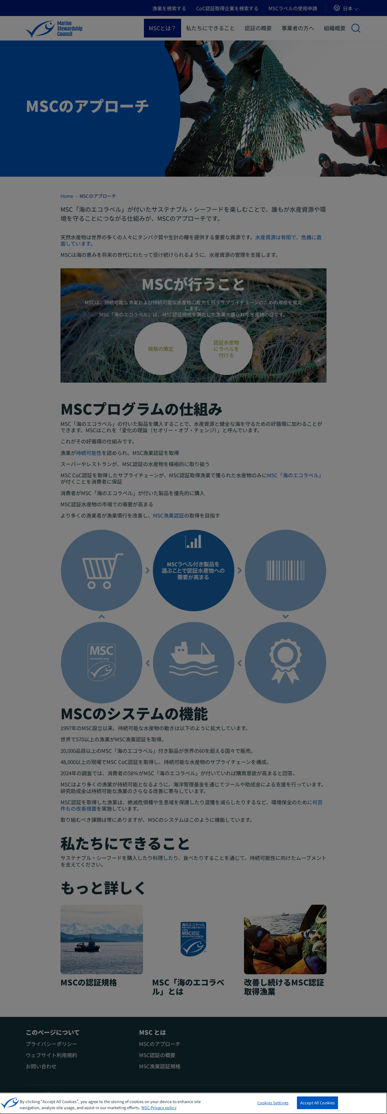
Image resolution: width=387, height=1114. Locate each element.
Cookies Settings (272, 1103)
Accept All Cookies (317, 1103)
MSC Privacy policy (159, 1107)
